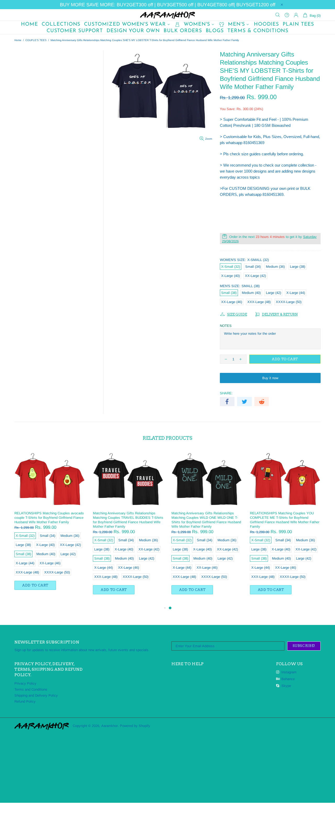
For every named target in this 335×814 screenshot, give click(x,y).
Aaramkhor (167, 15)
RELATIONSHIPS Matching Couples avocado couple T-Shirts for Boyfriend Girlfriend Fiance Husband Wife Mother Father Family (49, 517)
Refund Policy (25, 701)
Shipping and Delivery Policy (36, 695)
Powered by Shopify (135, 726)
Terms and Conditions (30, 689)
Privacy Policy (25, 683)
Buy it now (270, 378)
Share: (226, 393)
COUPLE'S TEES (36, 40)
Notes (226, 326)
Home (17, 40)
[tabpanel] (207, 528)
